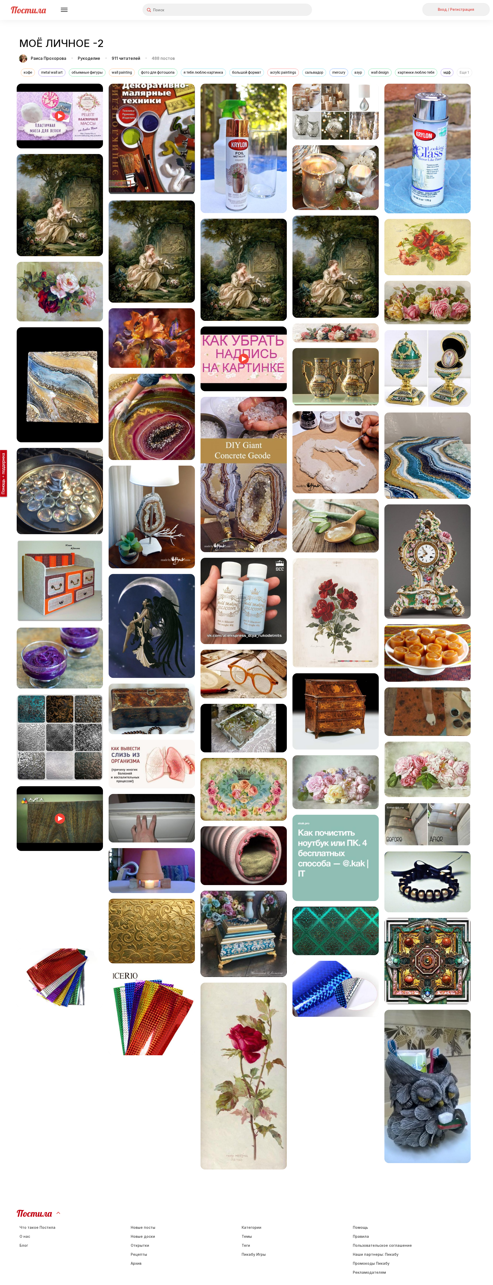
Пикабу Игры (254, 1254)
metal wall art (52, 72)
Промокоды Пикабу (371, 1263)
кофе (28, 72)
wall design (380, 72)
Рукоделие (89, 58)
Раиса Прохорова (48, 58)
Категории (251, 1227)
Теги (246, 1245)
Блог (24, 1245)
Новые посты (143, 1227)
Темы (247, 1236)
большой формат (246, 72)
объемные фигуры (87, 72)
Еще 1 (464, 72)
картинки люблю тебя (416, 72)
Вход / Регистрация (456, 9)
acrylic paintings (283, 72)
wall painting (122, 72)
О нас (25, 1236)
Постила (28, 10)
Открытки (140, 1245)
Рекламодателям (369, 1272)
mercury (338, 72)
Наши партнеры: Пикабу (376, 1254)
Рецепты (139, 1254)
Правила (361, 1236)
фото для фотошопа (158, 72)
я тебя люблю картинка (203, 72)
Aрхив (136, 1263)
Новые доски (143, 1236)
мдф (447, 72)
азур (358, 72)
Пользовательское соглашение (382, 1245)
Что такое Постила (37, 1227)
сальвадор (314, 72)
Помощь (360, 1227)
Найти (289, 10)
